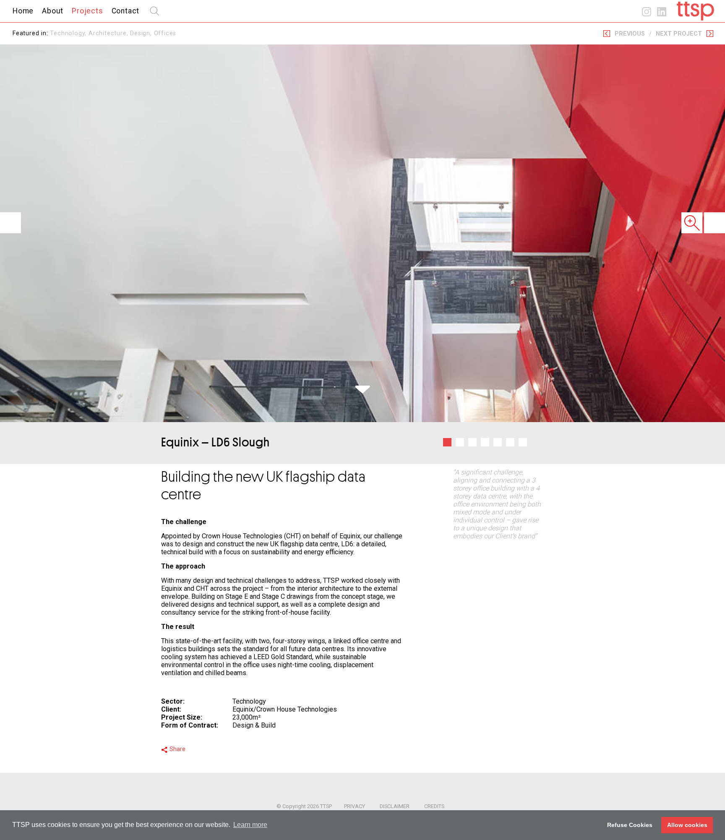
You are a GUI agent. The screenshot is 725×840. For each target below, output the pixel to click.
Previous (630, 33)
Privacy (354, 806)
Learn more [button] (250, 824)
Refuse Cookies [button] (629, 825)
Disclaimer (394, 806)
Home (23, 11)
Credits (434, 806)
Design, (142, 33)
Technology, (69, 33)
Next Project (679, 33)
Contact (126, 11)
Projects (87, 11)
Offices (165, 33)
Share (177, 749)
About (52, 11)
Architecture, (109, 33)
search (154, 11)
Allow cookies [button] (687, 825)
